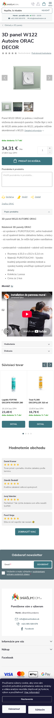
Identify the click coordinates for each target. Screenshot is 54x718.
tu (12, 286)
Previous (44, 365)
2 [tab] (25, 433)
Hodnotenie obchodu (27, 447)
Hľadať (46, 10)
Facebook (29, 628)
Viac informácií (31, 692)
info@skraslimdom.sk (29, 619)
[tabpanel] (13, 400)
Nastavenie (27, 699)
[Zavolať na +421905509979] (33, 4)
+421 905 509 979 (29, 624)
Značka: (8, 204)
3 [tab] (28, 433)
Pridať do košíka (29, 161)
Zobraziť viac (27, 531)
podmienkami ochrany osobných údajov (26, 573)
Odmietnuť (14, 709)
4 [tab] (31, 433)
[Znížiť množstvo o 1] (49, 152)
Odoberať (43, 564)
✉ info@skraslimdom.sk (37, 18)
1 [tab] (23, 433)
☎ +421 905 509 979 (16, 18)
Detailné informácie (33, 130)
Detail (13, 424)
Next (50, 365)
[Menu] (50, 4)
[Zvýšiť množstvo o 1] (49, 148)
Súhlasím (40, 709)
